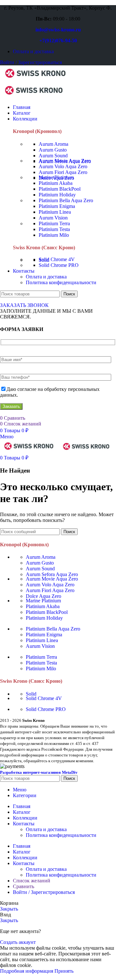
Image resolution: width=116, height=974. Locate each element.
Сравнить (23, 886)
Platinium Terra (54, 223)
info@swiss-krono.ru (58, 29)
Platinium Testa (54, 229)
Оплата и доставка (46, 276)
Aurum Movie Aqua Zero (65, 160)
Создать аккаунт (18, 942)
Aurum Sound (53, 155)
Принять (63, 971)
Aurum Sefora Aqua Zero (52, 574)
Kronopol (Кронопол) (37, 131)
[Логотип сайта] (35, 79)
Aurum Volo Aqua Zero (63, 166)
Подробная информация (27, 971)
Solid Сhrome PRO (59, 265)
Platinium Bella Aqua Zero (66, 200)
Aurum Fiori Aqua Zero (63, 172)
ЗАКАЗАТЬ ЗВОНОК (24, 305)
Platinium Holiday (57, 194)
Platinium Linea (55, 212)
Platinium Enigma (57, 206)
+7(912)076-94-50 (58, 40)
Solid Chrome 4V (57, 259)
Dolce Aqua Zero (43, 596)
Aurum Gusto (53, 150)
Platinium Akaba (55, 183)
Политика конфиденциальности (61, 282)
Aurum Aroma (53, 144)
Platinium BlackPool (60, 189)
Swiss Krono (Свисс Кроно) (44, 247)
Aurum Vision (53, 217)
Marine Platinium (56, 177)
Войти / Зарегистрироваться (44, 892)
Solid (31, 694)
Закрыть (9, 909)
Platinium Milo (54, 235)
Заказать (11, 406)
